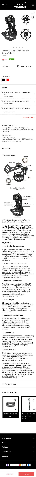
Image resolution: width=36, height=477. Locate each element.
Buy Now (26, 474)
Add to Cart (10, 474)
